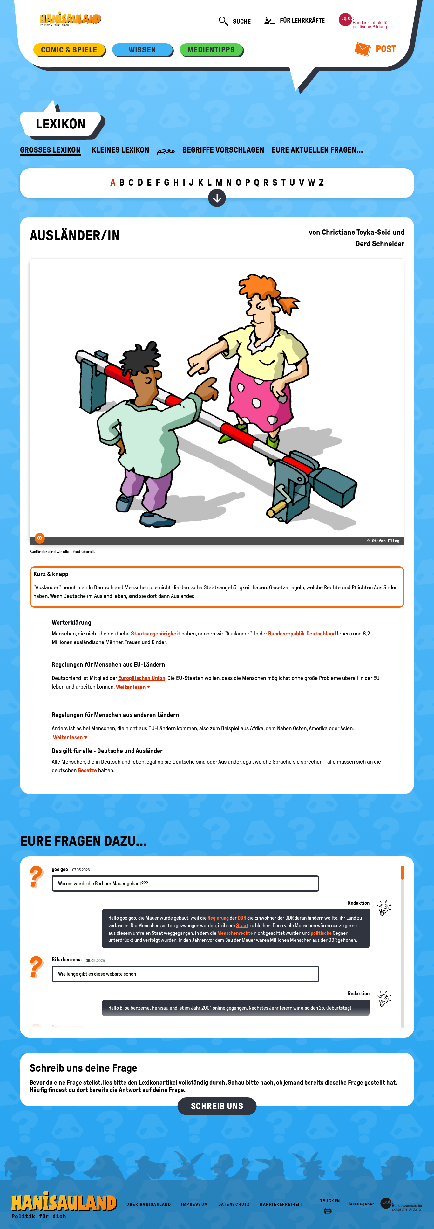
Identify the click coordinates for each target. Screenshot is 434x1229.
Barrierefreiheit (281, 1204)
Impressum (194, 1204)
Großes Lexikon (50, 150)
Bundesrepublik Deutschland (302, 633)
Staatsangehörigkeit (155, 633)
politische (321, 933)
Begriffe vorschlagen (223, 150)
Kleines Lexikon (120, 150)
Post (385, 49)
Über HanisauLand (148, 1204)
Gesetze (87, 770)
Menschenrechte (235, 933)
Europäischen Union (141, 678)
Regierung (218, 917)
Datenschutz (234, 1204)
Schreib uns (217, 1106)
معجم (166, 150)
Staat (242, 925)
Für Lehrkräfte (302, 20)
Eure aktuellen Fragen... (317, 150)
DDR (242, 917)
